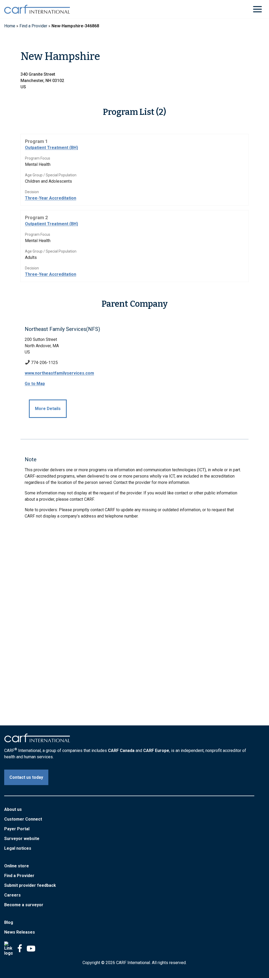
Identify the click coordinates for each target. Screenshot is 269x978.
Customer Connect (23, 819)
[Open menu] (257, 9)
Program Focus (37, 158)
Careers (12, 895)
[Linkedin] (8, 948)
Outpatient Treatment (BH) (51, 147)
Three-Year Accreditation (50, 198)
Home (9, 25)
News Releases (19, 932)
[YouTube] (31, 948)
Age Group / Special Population (50, 175)
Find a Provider (33, 25)
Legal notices (17, 848)
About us (13, 809)
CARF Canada (121, 750)
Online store (16, 865)
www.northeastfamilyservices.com (59, 373)
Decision (32, 192)
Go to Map (35, 383)
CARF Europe (156, 750)
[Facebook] (19, 948)
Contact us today (26, 777)
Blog (8, 922)
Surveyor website (21, 838)
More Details (48, 408)
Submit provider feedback (30, 885)
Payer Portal (16, 828)
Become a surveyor (23, 904)
